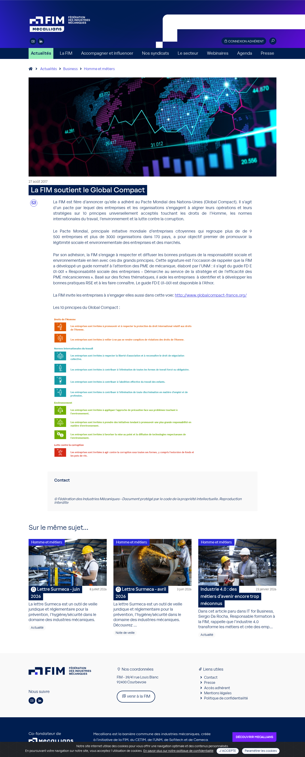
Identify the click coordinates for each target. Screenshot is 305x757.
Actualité (37, 627)
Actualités (41, 53)
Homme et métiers (99, 69)
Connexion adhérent (246, 41)
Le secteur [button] (188, 53)
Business (70, 69)
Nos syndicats (155, 53)
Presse (267, 53)
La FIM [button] (66, 53)
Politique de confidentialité (226, 698)
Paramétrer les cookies (261, 751)
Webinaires (217, 53)
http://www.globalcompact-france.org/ (211, 295)
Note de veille (125, 632)
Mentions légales (218, 693)
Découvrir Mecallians (254, 737)
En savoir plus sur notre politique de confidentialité (178, 751)
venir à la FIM (138, 697)
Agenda (244, 53)
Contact (210, 677)
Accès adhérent (217, 688)
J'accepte (227, 751)
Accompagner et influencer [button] (107, 53)
